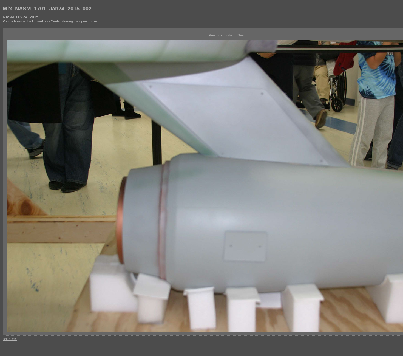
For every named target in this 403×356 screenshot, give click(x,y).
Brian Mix (10, 339)
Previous (215, 35)
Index (230, 35)
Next (240, 35)
